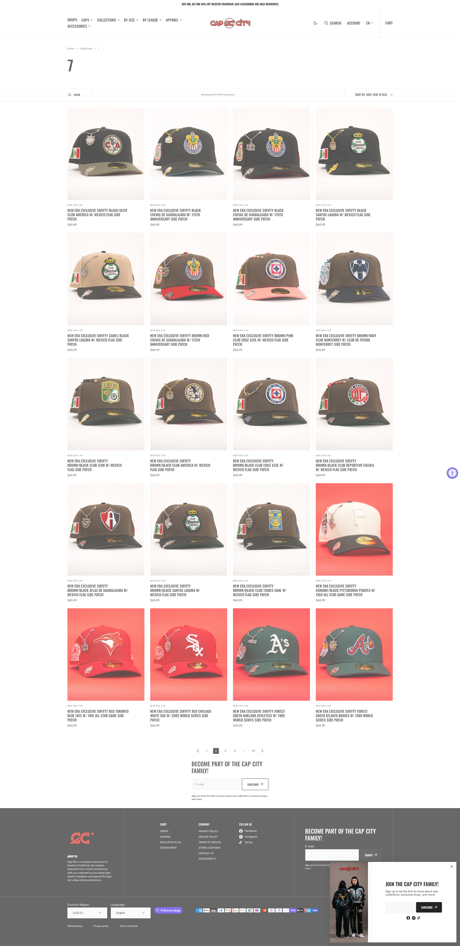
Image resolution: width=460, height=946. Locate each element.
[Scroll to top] (455, 941)
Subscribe (427, 907)
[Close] (452, 867)
